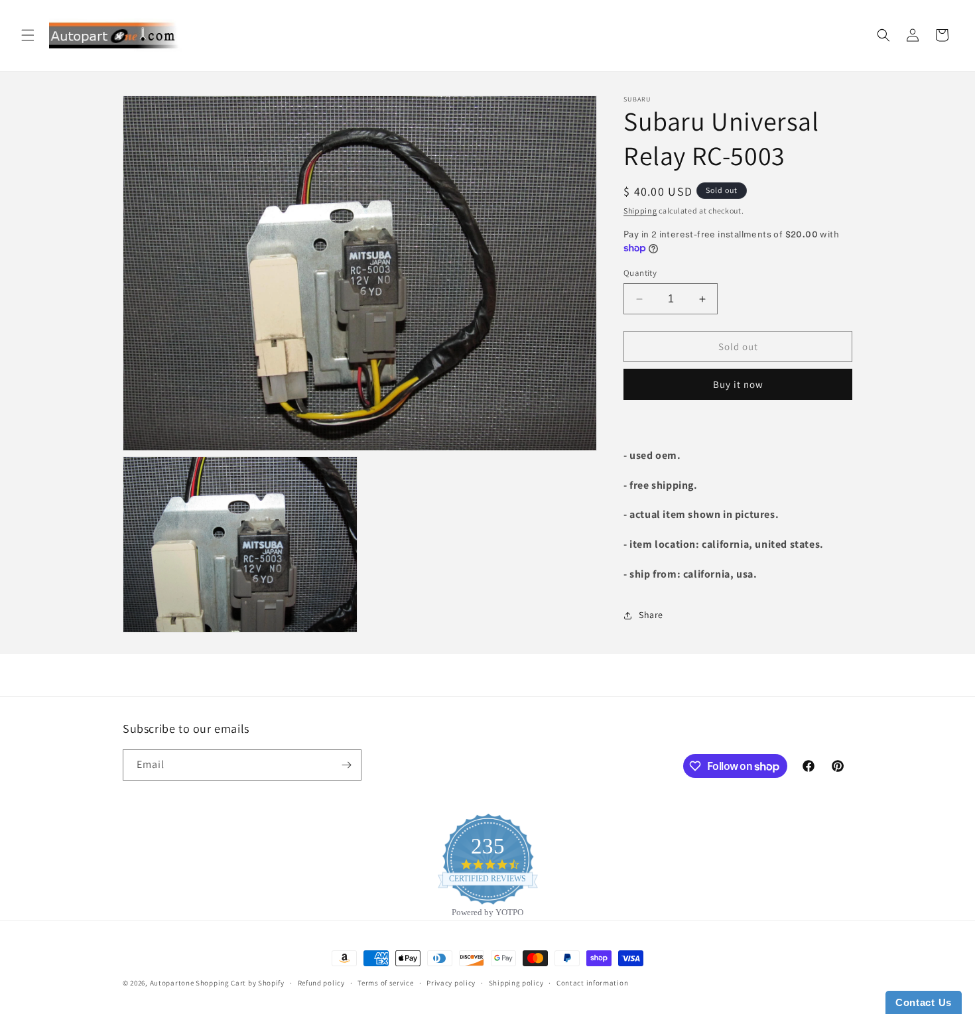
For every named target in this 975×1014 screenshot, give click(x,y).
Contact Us (923, 1002)
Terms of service (385, 982)
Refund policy (321, 982)
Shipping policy (516, 982)
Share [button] (651, 615)
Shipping (640, 211)
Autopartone (172, 982)
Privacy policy (451, 982)
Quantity (640, 273)
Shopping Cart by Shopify (240, 982)
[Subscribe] (346, 765)
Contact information (592, 982)
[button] (27, 35)
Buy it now (738, 384)
